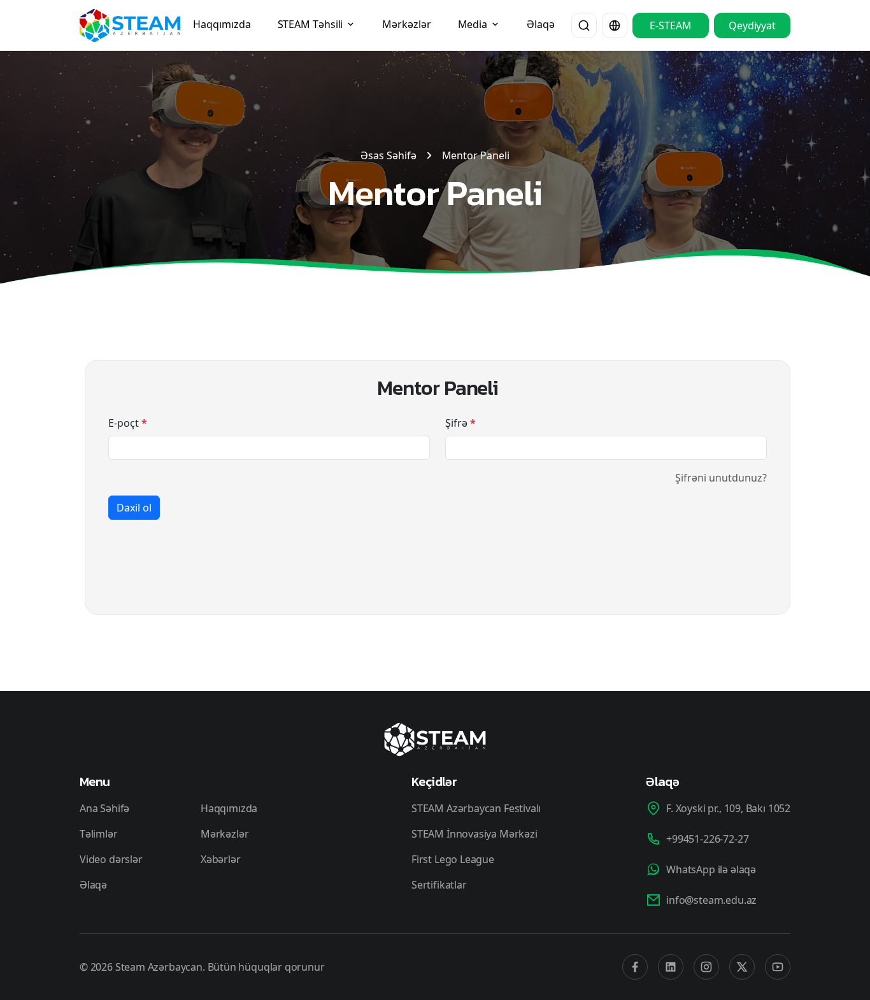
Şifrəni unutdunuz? (721, 478)
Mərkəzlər (406, 24)
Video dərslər (111, 859)
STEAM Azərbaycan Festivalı (476, 808)
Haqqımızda (221, 24)
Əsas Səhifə (388, 155)
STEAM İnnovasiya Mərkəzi (474, 834)
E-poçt (127, 423)
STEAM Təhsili (312, 24)
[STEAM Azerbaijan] (130, 25)
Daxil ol (134, 508)
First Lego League (452, 859)
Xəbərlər (221, 859)
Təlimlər (99, 834)
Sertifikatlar (439, 885)
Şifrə (460, 423)
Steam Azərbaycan (159, 967)
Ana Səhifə (104, 808)
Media (474, 24)
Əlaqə (541, 24)
